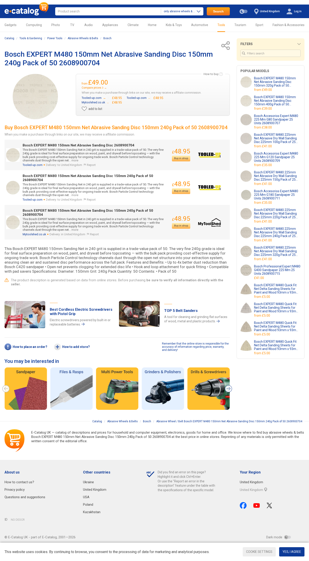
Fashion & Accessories (288, 25)
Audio (88, 25)
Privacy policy (15, 490)
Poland (88, 505)
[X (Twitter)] (269, 505)
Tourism (240, 25)
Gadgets (11, 25)
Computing (34, 25)
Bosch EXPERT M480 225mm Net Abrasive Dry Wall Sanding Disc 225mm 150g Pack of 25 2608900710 (275, 175)
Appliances (110, 25)
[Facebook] (243, 505)
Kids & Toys (174, 25)
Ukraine (88, 482)
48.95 (181, 151)
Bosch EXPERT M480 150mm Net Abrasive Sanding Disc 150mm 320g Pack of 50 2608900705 (275, 81)
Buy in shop (181, 158)
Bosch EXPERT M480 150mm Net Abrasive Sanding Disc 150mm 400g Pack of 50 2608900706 (275, 100)
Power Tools (54, 38)
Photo (55, 25)
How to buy (211, 74)
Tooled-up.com (33, 165)
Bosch (107, 38)
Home (152, 25)
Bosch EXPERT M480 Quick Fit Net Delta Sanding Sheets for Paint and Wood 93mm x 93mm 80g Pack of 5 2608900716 (276, 288)
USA (86, 497)
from (263, 90)
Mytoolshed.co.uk (34, 234)
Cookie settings (259, 552)
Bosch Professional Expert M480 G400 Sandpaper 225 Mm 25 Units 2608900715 (277, 270)
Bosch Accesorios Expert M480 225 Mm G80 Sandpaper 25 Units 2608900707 (276, 119)
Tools (221, 25)
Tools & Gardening (30, 38)
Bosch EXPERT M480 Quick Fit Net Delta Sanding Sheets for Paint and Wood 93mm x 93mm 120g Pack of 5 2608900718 (276, 326)
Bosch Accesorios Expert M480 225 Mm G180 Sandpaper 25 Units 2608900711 (276, 194)
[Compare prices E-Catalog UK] (26, 11)
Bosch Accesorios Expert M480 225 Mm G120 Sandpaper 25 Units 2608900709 (276, 157)
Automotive (199, 25)
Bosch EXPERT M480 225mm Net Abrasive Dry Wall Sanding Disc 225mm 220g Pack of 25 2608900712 (275, 213)
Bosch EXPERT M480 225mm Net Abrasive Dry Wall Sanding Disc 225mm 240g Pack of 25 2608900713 (275, 232)
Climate (133, 25)
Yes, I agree (292, 552)
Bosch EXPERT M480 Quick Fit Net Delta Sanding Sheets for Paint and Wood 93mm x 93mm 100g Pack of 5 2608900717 (276, 307)
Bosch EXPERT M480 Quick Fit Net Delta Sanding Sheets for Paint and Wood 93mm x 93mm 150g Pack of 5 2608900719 (276, 345)
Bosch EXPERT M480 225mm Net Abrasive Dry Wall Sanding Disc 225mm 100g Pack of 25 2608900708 (275, 138)
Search (218, 11)
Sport (259, 25)
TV (72, 25)
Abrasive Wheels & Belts (83, 38)
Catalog (9, 38)
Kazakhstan (91, 512)
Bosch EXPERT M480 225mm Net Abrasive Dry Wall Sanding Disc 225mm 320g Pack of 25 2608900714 (275, 251)
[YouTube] (256, 505)
